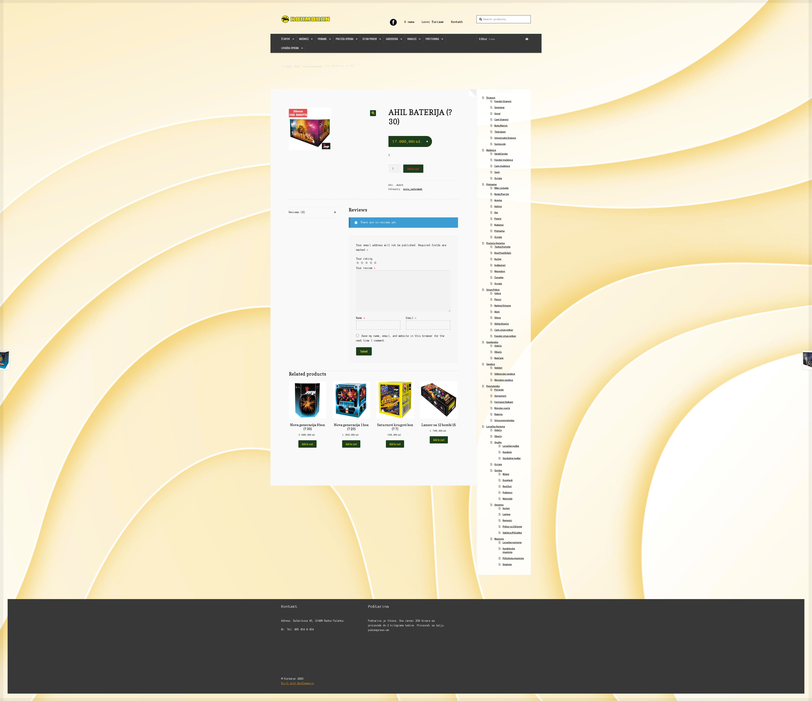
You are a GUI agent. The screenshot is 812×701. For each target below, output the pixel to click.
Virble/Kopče (501, 323)
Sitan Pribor (369, 39)
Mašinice (304, 39)
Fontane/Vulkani (503, 401)
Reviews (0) (297, 212)
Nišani (506, 474)
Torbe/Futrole (502, 246)
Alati (497, 311)
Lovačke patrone (512, 542)
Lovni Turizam (433, 21)
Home (288, 65)
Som (497, 172)
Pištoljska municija (513, 558)
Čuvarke (498, 277)
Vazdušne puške (512, 458)
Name (360, 318)
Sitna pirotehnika (504, 420)
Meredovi (499, 271)
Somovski (500, 143)
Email (411, 318)
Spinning (499, 107)
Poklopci (507, 492)
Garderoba (392, 39)
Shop (297, 65)
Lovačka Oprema (290, 48)
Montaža (507, 498)
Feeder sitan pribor (505, 335)
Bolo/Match (501, 125)
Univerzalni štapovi (505, 137)
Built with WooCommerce (297, 683)
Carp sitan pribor (503, 329)
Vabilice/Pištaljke (512, 532)
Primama (499, 230)
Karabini (507, 452)
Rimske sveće (502, 408)
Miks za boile (501, 187)
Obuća (498, 351)
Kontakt (457, 21)
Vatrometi (500, 395)
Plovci (497, 299)
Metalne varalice (503, 379)
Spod (497, 113)
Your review (365, 268)
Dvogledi (508, 480)
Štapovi (285, 39)
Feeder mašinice (503, 159)
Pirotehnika (432, 39)
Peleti (497, 218)
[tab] (314, 212)
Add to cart (413, 169)
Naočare (498, 357)
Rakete (498, 414)
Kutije (497, 259)
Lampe (506, 514)
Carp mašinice (502, 165)
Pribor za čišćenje (512, 526)
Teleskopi (500, 131)
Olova (497, 317)
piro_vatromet (312, 65)
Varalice (412, 39)
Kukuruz (499, 224)
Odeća (498, 345)
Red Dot (507, 486)
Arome (498, 200)
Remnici (507, 520)
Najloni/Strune (502, 305)
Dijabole (507, 564)
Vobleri (498, 367)
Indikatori (499, 265)
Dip (496, 212)
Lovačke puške (511, 445)
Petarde (499, 389)
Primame (322, 39)
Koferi (506, 508)
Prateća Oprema (344, 39)
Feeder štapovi (502, 101)
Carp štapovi (501, 119)
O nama (409, 21)
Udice (497, 293)
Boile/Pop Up (501, 194)
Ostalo (498, 178)
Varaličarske (501, 153)
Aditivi (498, 206)
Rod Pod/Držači (502, 252)
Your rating (364, 258)
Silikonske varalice (504, 373)
